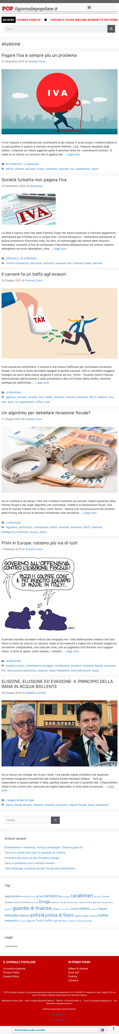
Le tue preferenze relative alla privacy (73, 1030)
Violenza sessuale (84, 921)
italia (52, 670)
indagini (56, 909)
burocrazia (25, 527)
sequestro (11, 920)
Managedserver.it (59, 1015)
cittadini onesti (15, 665)
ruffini (39, 401)
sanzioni (97, 263)
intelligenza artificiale (15, 532)
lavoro (67, 909)
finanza (82, 902)
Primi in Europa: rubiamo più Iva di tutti (39, 542)
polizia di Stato (59, 915)
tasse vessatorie (98, 804)
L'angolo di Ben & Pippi (20, 800)
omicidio (11, 915)
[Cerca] (111, 29)
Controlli (25, 902)
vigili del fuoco (60, 920)
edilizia (19, 168)
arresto (51, 896)
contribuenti (41, 527)
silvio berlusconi (81, 670)
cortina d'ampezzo (17, 263)
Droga (44, 901)
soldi (47, 401)
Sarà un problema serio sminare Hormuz (30, 863)
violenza (72, 921)
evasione (51, 168)
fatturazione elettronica (21, 670)
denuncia (36, 263)
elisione (38, 804)
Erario (40, 168)
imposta (43, 670)
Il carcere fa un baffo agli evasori (34, 274)
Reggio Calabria (89, 916)
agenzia (10, 397)
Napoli (102, 909)
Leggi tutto (73, 154)
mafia (74, 908)
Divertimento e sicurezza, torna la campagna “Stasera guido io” (44, 847)
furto (89, 902)
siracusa (22, 921)
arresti (40, 896)
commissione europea (39, 665)
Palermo (24, 915)
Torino (40, 920)
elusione (30, 168)
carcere (21, 397)
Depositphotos (59, 1020)
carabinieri (82, 895)
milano (84, 908)
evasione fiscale (93, 665)
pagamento (27, 401)
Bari (60, 896)
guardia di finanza (32, 908)
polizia (37, 915)
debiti (48, 397)
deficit (9, 168)
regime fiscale (77, 804)
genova (97, 902)
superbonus (82, 168)
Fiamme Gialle (82, 263)
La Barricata (31, 164)
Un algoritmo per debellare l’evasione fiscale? (46, 412)
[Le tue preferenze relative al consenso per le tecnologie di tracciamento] (114, 1029)
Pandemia (63, 670)
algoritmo (11, 527)
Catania (105, 896)
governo (8, 909)
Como (16, 902)
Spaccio (31, 920)
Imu (111, 397)
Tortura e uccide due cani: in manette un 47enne (69, 19)
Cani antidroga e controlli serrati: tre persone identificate (40, 868)
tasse (94, 168)
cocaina (9, 902)
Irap (4, 401)
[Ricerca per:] (28, 820)
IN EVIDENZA (14, 164)
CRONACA (12, 258)
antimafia (25, 896)
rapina (78, 915)
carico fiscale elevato (19, 804)
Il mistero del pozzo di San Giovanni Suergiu (32, 857)
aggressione (12, 896)
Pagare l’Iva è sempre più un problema (39, 55)
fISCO (92, 397)
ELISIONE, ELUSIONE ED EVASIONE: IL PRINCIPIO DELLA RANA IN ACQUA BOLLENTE (57, 684)
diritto (53, 527)
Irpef (10, 401)
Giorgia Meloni (107, 902)
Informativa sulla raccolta (30, 1030)
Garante (97, 527)
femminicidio (72, 902)
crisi (41, 397)
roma (103, 915)
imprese (103, 397)
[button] (89, 7)
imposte (63, 168)
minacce (93, 909)
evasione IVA (63, 263)
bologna (66, 897)
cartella (32, 397)
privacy (33, 532)
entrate (70, 397)
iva (72, 168)
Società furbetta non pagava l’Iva (34, 179)
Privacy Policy (11, 946)
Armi (33, 896)
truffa (48, 920)
